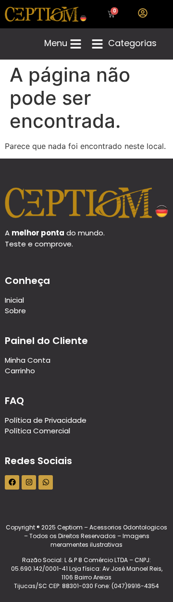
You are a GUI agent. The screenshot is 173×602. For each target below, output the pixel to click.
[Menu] (76, 44)
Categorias (132, 43)
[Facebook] (12, 482)
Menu (55, 43)
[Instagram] (29, 482)
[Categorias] (97, 44)
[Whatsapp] (45, 482)
